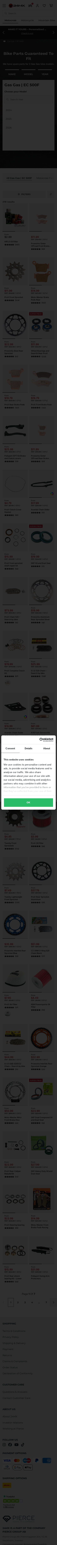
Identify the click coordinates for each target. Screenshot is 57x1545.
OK (28, 802)
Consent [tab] (10, 748)
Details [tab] (28, 748)
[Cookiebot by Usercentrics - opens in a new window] (40, 740)
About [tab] (46, 748)
